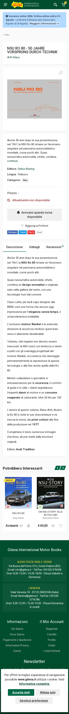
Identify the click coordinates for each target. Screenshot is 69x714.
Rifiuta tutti (47, 692)
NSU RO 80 (18, 513)
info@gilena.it (23, 569)
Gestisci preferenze (34, 700)
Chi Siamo (17, 629)
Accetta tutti (21, 692)
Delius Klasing (26, 168)
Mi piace (12, 232)
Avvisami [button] (12, 525)
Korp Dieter (18, 518)
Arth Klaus (13, 57)
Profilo (52, 640)
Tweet (22, 232)
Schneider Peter (51, 518)
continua (12, 161)
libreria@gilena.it (28, 595)
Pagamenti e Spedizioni (17, 640)
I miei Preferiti (51, 651)
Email (39, 232)
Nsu (25, 180)
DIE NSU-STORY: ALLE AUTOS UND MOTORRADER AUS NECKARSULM (51, 513)
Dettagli (34, 247)
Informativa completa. (34, 684)
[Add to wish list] (21, 525)
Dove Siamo (17, 634)
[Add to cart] (28, 525)
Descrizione (14, 247)
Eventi (17, 651)
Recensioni (54, 247)
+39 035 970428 (52, 569)
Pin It (31, 232)
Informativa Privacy (17, 645)
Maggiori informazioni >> (44, 23)
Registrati (51, 629)
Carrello (51, 634)
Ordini (51, 645)
